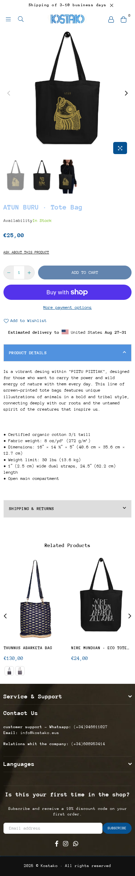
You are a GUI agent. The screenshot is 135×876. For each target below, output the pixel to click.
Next (126, 93)
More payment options (67, 307)
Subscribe (117, 828)
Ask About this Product (26, 252)
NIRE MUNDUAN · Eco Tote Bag (101, 648)
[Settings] (111, 19)
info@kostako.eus (38, 733)
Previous (8, 93)
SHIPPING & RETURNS (31, 508)
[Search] (21, 19)
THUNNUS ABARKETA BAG (28, 648)
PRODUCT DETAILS (28, 352)
